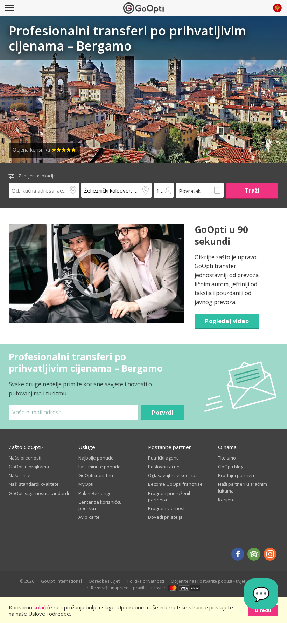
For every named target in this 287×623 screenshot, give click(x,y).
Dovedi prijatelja (165, 517)
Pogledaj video (226, 321)
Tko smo (227, 458)
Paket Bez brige (95, 493)
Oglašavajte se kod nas (173, 475)
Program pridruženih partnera (170, 496)
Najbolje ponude (96, 458)
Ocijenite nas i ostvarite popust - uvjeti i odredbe (219, 581)
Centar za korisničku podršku (100, 505)
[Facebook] (237, 554)
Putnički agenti (163, 458)
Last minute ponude (99, 466)
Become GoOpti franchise (175, 484)
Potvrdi (162, 412)
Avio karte (89, 517)
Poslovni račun (164, 466)
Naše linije (19, 475)
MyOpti (85, 484)
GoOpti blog (230, 466)
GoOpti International (61, 581)
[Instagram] (270, 554)
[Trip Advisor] (253, 554)
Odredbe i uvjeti (105, 581)
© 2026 (27, 581)
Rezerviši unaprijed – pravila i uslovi (126, 588)
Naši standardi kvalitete (34, 484)
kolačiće (43, 607)
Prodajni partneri (236, 475)
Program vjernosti (167, 508)
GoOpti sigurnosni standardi (39, 493)
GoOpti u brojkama (29, 466)
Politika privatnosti (145, 581)
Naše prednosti (25, 458)
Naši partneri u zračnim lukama (242, 487)
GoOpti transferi (95, 475)
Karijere (226, 499)
